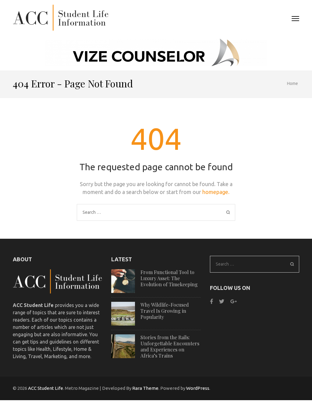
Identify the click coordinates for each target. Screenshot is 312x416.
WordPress (197, 388)
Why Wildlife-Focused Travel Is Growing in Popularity (164, 310)
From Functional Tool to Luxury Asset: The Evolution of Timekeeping (169, 278)
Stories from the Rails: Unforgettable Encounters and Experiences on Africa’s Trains (169, 346)
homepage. (215, 192)
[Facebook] (211, 301)
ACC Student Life (45, 388)
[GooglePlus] (233, 301)
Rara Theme (145, 388)
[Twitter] (221, 301)
